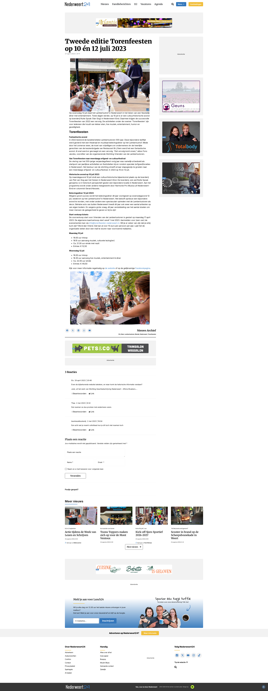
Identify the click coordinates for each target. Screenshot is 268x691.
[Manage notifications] (263, 687)
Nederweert (143, 334)
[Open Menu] (184, 4)
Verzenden (75, 475)
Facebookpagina (142, 268)
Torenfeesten (152, 334)
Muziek (137, 334)
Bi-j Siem (121, 334)
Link (92, 393)
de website (110, 268)
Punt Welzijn (148, 543)
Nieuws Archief (146, 330)
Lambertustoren (129, 334)
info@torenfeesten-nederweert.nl (104, 223)
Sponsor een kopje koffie (173, 599)
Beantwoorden (79, 393)
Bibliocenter (77, 543)
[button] (67, 330)
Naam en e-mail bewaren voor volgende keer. (86, 469)
